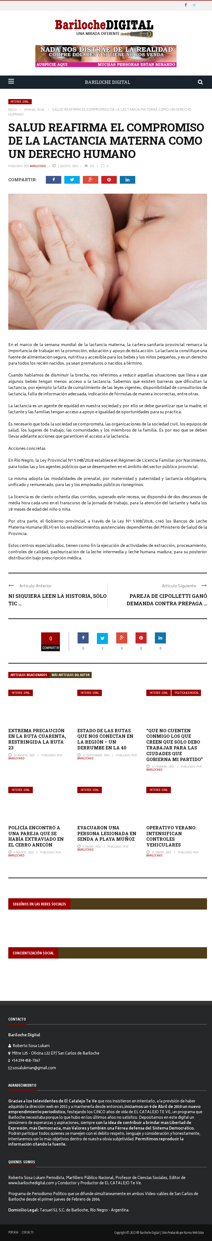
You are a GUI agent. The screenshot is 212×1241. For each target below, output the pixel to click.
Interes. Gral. (20, 101)
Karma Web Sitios (194, 1232)
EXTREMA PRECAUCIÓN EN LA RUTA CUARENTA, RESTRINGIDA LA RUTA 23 (37, 739)
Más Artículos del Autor (70, 675)
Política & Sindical (187, 693)
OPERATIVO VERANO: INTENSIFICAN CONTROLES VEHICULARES (171, 836)
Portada (13, 1232)
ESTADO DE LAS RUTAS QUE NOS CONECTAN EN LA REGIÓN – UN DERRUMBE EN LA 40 (105, 739)
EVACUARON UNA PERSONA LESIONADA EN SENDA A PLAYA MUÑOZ (106, 833)
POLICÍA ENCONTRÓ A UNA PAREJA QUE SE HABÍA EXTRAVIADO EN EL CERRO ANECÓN (36, 836)
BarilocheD (38, 166)
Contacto (27, 1232)
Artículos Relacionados (28, 675)
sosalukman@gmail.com (34, 1068)
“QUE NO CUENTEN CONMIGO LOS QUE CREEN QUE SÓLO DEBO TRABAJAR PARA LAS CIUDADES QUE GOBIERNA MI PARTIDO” (174, 745)
